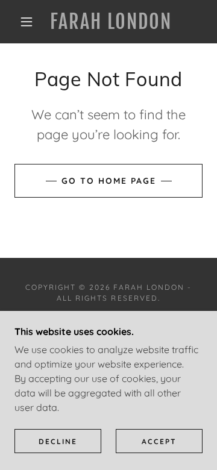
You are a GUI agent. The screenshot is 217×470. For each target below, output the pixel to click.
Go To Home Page (108, 180)
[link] (111, 21)
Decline (58, 441)
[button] (26, 22)
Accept (159, 441)
